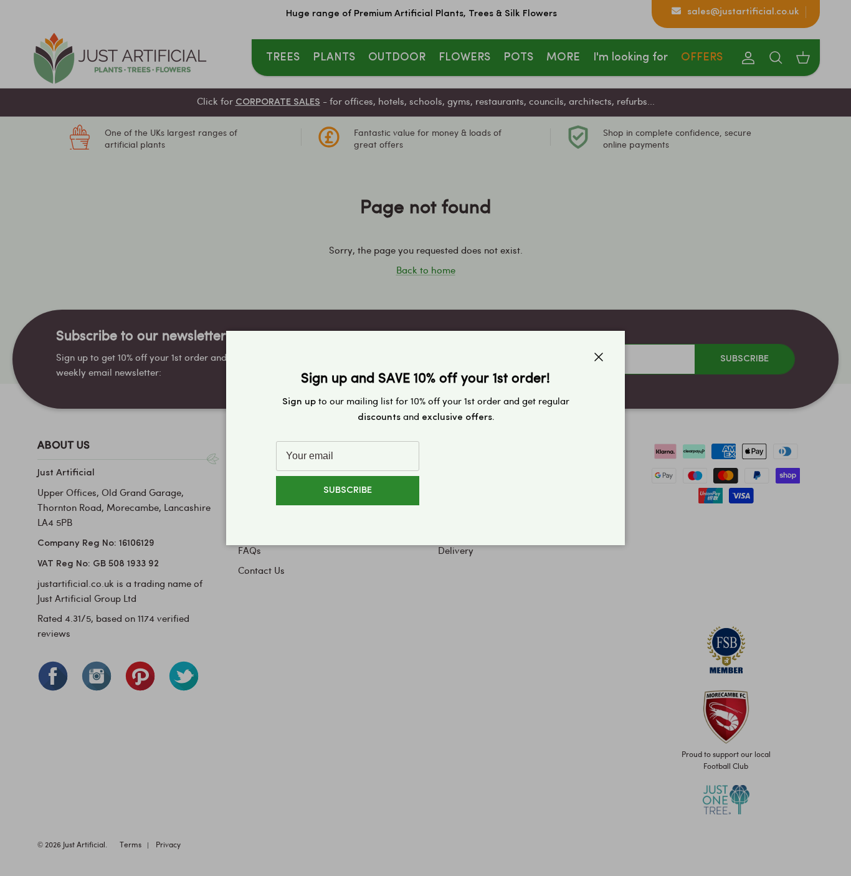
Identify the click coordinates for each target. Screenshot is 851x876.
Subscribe (347, 490)
